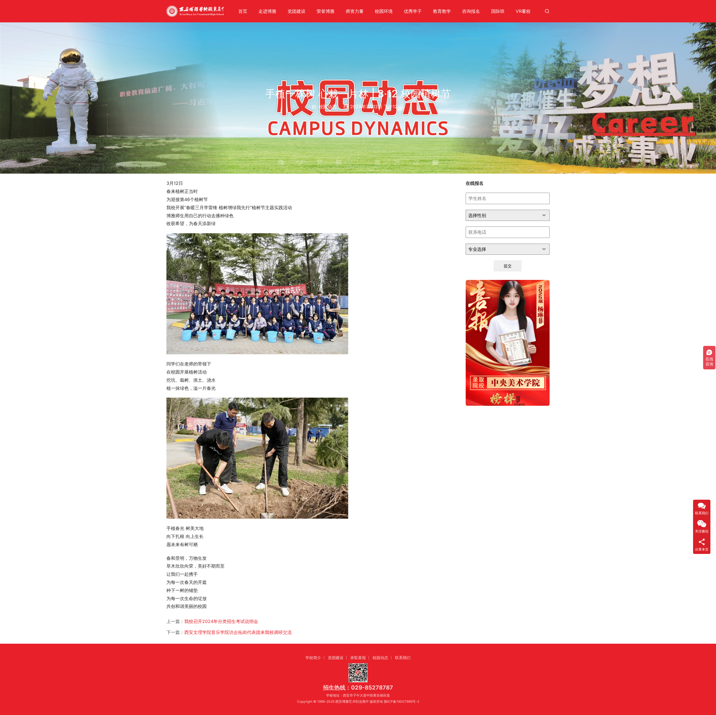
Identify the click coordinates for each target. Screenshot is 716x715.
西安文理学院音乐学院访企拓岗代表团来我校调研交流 (238, 632)
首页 (242, 11)
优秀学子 (413, 11)
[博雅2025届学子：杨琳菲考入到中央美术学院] (508, 343)
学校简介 (313, 657)
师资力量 (355, 11)
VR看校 (523, 11)
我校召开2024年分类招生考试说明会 (221, 621)
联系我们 (403, 657)
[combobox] (508, 215)
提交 (508, 265)
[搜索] (547, 11)
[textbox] (502, 215)
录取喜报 (358, 657)
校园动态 (327, 106)
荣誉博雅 (326, 11)
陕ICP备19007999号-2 (401, 701)
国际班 (498, 11)
